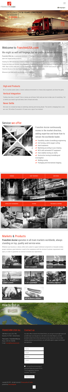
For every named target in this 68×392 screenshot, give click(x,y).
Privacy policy (24, 382)
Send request (29, 377)
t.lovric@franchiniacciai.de (12, 343)
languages (62, 7)
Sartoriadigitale (12, 384)
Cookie (31, 382)
